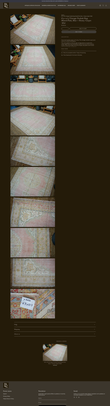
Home (62, 15)
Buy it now (79, 31)
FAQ (15, 324)
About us (17, 334)
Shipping (17, 329)
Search (5, 393)
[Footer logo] (6, 385)
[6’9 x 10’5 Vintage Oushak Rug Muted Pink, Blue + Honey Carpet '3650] (55, 352)
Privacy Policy (6, 396)
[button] (32, 5)
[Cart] (106, 5)
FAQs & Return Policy (8, 398)
